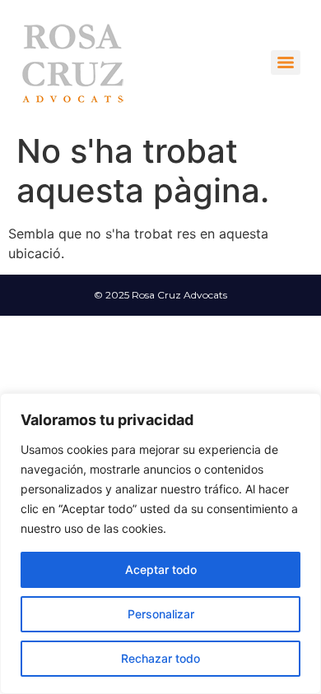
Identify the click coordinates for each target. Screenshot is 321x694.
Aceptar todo (161, 569)
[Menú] (285, 62)
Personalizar (161, 614)
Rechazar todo (160, 658)
